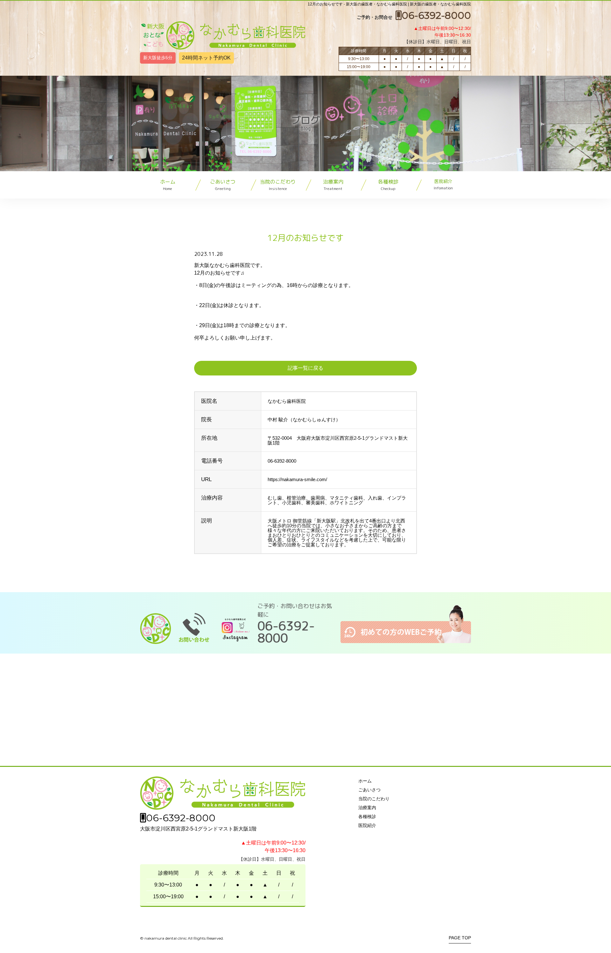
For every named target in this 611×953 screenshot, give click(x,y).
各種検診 (388, 184)
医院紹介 (443, 184)
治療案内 (333, 184)
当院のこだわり (278, 184)
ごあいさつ (222, 184)
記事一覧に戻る (305, 368)
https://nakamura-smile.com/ (297, 479)
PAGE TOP (460, 937)
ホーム (167, 184)
